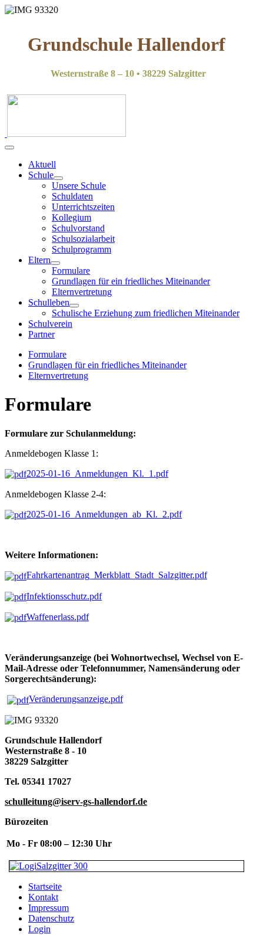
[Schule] (58, 178)
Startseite (45, 886)
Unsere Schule (79, 186)
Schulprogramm (81, 249)
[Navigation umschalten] (9, 147)
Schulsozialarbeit (83, 239)
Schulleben (48, 302)
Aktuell (42, 164)
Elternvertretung (82, 292)
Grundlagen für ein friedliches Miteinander (131, 281)
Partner (41, 334)
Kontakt (43, 897)
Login (39, 929)
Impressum (48, 908)
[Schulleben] (74, 305)
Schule (41, 175)
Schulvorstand (78, 228)
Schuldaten (72, 196)
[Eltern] (55, 263)
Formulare (71, 271)
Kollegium (71, 217)
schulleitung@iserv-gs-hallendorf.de (76, 801)
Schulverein (50, 324)
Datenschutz (51, 918)
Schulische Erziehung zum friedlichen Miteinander (145, 313)
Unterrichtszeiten (83, 207)
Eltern (39, 260)
